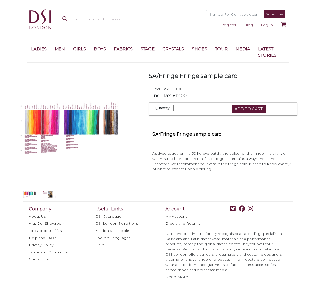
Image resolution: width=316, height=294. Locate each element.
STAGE (148, 48)
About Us (37, 216)
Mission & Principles (113, 230)
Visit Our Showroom (47, 223)
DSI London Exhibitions (116, 223)
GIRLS (79, 48)
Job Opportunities (45, 230)
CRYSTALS (173, 48)
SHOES (199, 48)
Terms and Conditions (48, 252)
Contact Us (39, 259)
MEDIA (243, 48)
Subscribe (274, 14)
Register (228, 25)
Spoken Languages (113, 238)
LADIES (39, 48)
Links (100, 245)
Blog (248, 25)
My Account (176, 216)
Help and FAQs (42, 238)
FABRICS (123, 48)
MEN (60, 48)
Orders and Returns (182, 223)
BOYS (100, 48)
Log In (267, 25)
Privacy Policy (41, 245)
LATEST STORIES (267, 52)
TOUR (221, 48)
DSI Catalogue (108, 216)
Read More (177, 277)
